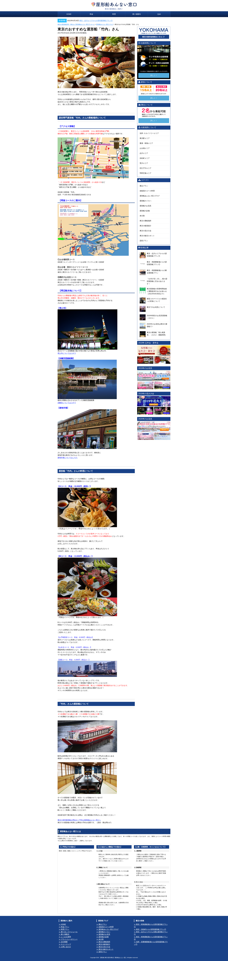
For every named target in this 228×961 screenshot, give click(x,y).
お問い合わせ (66, 947)
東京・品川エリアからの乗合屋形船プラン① (151, 933)
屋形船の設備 (145, 211)
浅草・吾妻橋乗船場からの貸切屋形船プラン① (151, 943)
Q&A (159, 14)
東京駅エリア (145, 138)
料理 (114, 14)
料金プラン (65, 927)
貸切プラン (144, 241)
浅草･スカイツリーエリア (149, 133)
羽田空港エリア (145, 173)
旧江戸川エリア (145, 168)
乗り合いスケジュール (69, 932)
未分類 (142, 216)
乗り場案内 (136, 14)
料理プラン (65, 929)
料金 (91, 14)
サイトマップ (66, 944)
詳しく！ (153, 75)
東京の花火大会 (145, 231)
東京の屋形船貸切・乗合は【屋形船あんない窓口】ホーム (76, 24)
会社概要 (64, 942)
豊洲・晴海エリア (146, 143)
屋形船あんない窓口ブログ (104, 24)
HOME (68, 14)
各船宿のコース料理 (147, 191)
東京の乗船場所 (145, 221)
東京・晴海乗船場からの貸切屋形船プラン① (151, 925)
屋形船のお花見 (145, 206)
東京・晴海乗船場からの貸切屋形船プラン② (151, 938)
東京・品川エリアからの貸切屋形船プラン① (96, 20)
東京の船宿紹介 (145, 226)
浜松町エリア (145, 158)
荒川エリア (144, 163)
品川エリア (144, 153)
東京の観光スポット (147, 236)
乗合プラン (144, 186)
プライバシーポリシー (69, 939)
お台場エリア (145, 148)
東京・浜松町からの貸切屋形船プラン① (151, 929)
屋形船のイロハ (145, 201)
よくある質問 (66, 937)
